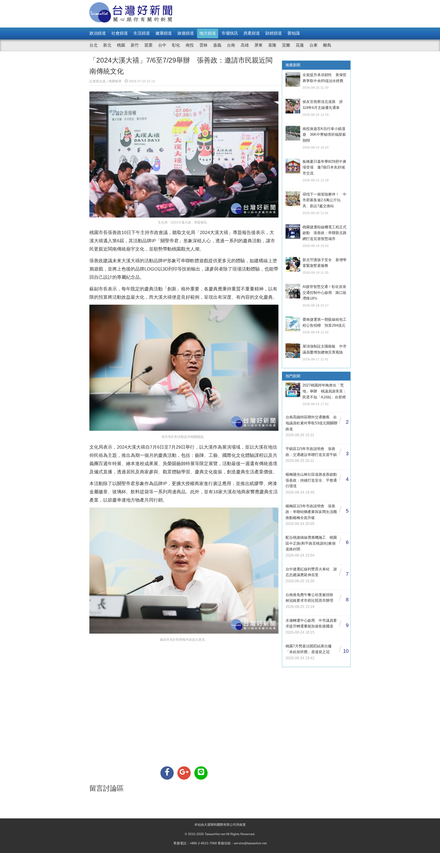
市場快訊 (229, 33)
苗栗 (148, 45)
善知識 (293, 33)
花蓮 (300, 45)
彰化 (176, 45)
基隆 (272, 45)
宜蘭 (286, 45)
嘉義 (217, 45)
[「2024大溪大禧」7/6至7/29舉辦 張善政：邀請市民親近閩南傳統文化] (167, 773)
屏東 (258, 45)
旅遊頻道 (185, 33)
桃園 (121, 45)
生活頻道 (141, 33)
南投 (190, 45)
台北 (93, 45)
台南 (231, 45)
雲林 (203, 45)
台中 (162, 45)
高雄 (245, 45)
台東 (313, 45)
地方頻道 (207, 33)
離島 (327, 45)
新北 (107, 45)
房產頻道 (251, 33)
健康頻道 (163, 33)
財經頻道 (273, 33)
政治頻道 (97, 33)
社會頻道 (119, 33)
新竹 (135, 45)
